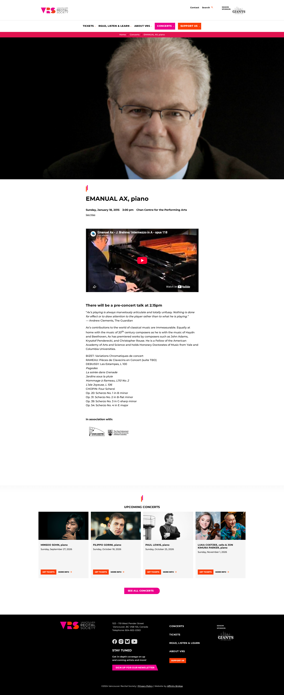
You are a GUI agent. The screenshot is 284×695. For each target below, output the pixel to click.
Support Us (177, 660)
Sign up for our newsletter (135, 667)
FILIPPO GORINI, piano (107, 544)
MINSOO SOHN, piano (54, 544)
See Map (90, 214)
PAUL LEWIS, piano (157, 544)
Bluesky (127, 641)
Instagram (121, 641)
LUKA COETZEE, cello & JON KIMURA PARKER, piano (215, 546)
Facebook (114, 641)
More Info (63, 572)
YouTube (134, 641)
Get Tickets (48, 572)
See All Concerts (141, 590)
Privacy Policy (145, 686)
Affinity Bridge (175, 686)
